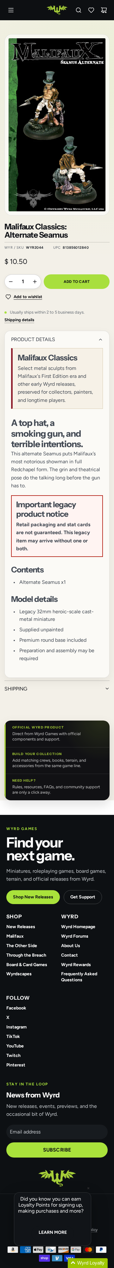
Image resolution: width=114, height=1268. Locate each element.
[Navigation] (11, 10)
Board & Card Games (26, 964)
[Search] (78, 10)
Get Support (82, 897)
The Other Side (21, 945)
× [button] (88, 1188)
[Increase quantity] (35, 282)
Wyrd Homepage (78, 926)
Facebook (16, 1008)
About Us (70, 945)
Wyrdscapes (19, 974)
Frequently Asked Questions (79, 977)
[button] (60, 1263)
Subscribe (57, 1150)
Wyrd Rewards (76, 964)
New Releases (20, 926)
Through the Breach (26, 955)
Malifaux (15, 936)
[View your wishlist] (91, 10)
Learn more (53, 1232)
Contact (69, 955)
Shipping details (19, 319)
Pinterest (15, 1065)
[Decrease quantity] (11, 282)
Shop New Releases (33, 897)
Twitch (13, 1055)
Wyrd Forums (74, 936)
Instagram (16, 1027)
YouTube (15, 1046)
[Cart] (104, 10)
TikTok (13, 1036)
